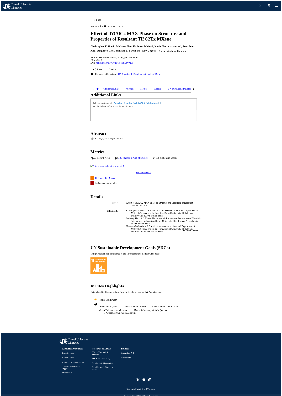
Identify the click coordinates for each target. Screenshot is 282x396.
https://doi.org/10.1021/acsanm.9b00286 (114, 62)
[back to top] (97, 89)
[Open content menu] (277, 6)
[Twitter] (138, 380)
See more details (143, 172)
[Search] (260, 6)
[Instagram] (150, 380)
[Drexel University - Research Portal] (17, 6)
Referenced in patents (106, 178)
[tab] (110, 88)
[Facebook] (144, 380)
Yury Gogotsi (148, 50)
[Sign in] (268, 6)
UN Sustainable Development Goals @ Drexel (140, 74)
